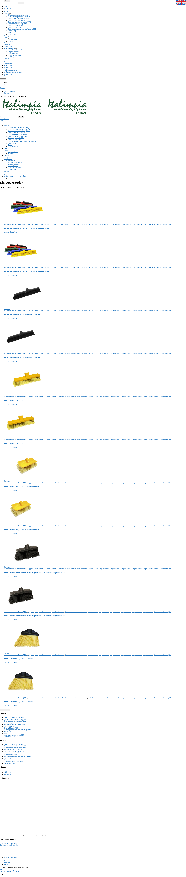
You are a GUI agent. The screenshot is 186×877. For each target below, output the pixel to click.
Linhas (6, 38)
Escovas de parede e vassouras (17, 20)
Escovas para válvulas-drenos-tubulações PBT (22, 29)
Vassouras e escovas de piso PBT (14, 735)
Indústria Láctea (93, 224)
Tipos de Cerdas (13, 53)
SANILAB (7, 772)
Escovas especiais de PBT (16, 25)
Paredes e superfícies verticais (13, 72)
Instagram (7, 863)
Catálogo (6, 36)
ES (5, 84)
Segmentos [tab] (7, 8)
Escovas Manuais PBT (15, 27)
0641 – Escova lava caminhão (16, 400)
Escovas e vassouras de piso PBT (18, 24)
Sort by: (2, 187)
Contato (6, 58)
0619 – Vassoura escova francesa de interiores (22, 314)
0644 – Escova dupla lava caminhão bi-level (21, 486)
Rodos (10, 32)
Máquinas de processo (10, 71)
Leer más (6, 232)
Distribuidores (8, 46)
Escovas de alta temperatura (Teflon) (19, 18)
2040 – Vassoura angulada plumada (18, 659)
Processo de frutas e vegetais (162, 224)
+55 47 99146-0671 (10, 91)
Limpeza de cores (13, 52)
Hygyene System (13, 39)
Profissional (11, 41)
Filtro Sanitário (8, 65)
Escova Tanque (12, 31)
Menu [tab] (5, 6)
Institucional (7, 774)
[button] (8, 843)
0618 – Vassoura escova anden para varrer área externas (26, 228)
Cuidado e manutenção (15, 55)
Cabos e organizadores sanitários (18, 15)
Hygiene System (33, 224)
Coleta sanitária (8, 64)
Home (6, 11)
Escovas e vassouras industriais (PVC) (19, 22)
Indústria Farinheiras (58, 224)
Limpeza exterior (9, 69)
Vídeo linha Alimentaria (15, 50)
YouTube (6, 864)
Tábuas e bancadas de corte (12, 76)
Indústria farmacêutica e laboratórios (15, 176)
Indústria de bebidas (45, 224)
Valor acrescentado (9, 48)
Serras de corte (8, 67)
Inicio (5, 174)
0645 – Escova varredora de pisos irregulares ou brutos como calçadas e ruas (34, 573)
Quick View (13, 232)
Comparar (7, 223)
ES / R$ (3, 79)
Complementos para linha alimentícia (19, 17)
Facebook (7, 861)
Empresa (6, 43)
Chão (5, 62)
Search (21, 3)
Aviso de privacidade (10, 857)
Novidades (7, 45)
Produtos (6, 13)
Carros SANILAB (13, 34)
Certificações (12, 57)
